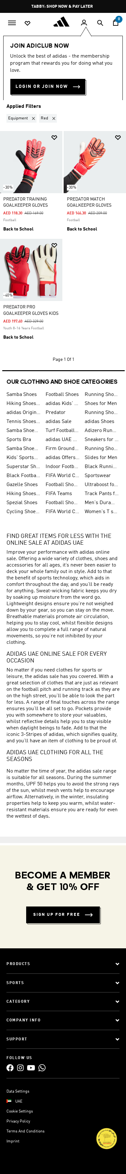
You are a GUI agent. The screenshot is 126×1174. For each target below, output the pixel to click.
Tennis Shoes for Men (23, 421)
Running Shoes (102, 412)
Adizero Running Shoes (102, 430)
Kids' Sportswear (23, 457)
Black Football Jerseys (23, 475)
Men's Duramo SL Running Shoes (102, 502)
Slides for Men (101, 457)
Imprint (12, 1141)
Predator (56, 412)
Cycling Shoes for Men (23, 511)
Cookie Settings (19, 1111)
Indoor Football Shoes (62, 466)
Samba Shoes (21, 394)
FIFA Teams (59, 493)
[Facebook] (10, 1068)
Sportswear (98, 475)
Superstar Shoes (23, 466)
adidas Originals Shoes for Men (23, 412)
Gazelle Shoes (22, 484)
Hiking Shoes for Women (23, 493)
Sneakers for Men (102, 439)
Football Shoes (62, 394)
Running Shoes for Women (102, 448)
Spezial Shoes (21, 502)
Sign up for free (56, 915)
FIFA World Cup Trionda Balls (62, 511)
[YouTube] (31, 1068)
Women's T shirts (102, 511)
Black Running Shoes (102, 466)
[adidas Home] (63, 21)
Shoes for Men (101, 403)
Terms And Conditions (25, 1131)
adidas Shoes (99, 421)
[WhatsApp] (42, 1068)
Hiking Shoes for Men (23, 403)
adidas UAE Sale (62, 439)
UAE (18, 1102)
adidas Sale (58, 421)
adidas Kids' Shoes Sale (62, 403)
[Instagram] (20, 1068)
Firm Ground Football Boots (62, 448)
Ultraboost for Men (102, 484)
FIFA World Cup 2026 (62, 475)
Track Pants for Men (102, 493)
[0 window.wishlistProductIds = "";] (27, 22)
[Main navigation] (12, 22)
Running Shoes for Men (102, 394)
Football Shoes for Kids (62, 484)
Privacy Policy (18, 1121)
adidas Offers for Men (62, 457)
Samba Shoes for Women (23, 430)
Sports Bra (18, 439)
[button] (22, 118)
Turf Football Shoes (62, 430)
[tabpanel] (63, 239)
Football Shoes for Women (62, 502)
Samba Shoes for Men (23, 448)
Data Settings (17, 1092)
